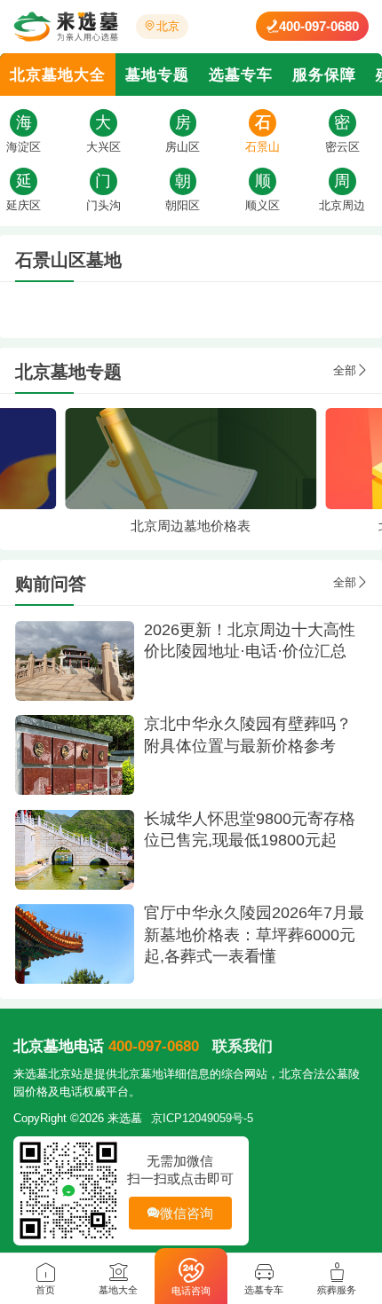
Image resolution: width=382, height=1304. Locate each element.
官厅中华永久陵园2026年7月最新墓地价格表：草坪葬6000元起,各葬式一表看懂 (254, 934)
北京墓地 (140, 1073)
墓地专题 (157, 74)
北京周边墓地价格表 (191, 525)
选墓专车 (241, 74)
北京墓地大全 (58, 74)
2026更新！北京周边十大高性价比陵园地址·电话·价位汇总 (249, 641)
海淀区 (23, 146)
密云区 (342, 146)
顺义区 (262, 205)
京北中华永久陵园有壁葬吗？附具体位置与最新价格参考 (248, 735)
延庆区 (23, 205)
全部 (344, 370)
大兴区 (103, 146)
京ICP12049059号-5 (202, 1118)
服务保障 (324, 74)
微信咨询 (187, 1213)
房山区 (182, 146)
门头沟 (103, 205)
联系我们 (242, 1046)
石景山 (262, 146)
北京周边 (342, 205)
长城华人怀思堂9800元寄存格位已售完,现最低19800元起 (249, 830)
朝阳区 (182, 205)
